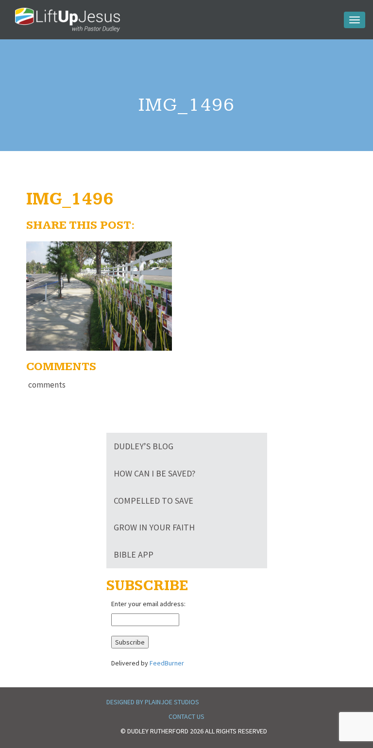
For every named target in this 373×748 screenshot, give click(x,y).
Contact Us (186, 716)
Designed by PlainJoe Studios (152, 701)
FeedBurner (167, 663)
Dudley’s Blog (143, 446)
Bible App (133, 554)
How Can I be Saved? (154, 473)
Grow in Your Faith (154, 527)
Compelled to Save (153, 500)
